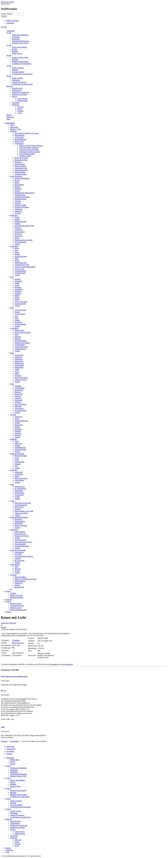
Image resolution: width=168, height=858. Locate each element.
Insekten (18, 279)
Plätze (17, 476)
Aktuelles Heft (17, 88)
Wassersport (19, 390)
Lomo (17, 460)
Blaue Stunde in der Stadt (24, 511)
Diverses (13, 575)
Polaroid (18, 464)
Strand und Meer (21, 256)
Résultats (15, 59)
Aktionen (13, 131)
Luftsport (18, 398)
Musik (17, 238)
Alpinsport (18, 400)
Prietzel (3, 627)
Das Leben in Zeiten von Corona (26, 133)
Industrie (18, 337)
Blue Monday (20, 135)
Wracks (17, 571)
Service (14, 96)
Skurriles (18, 435)
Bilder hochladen (12, 21)
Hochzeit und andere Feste (24, 226)
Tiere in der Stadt (21, 302)
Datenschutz (10, 749)
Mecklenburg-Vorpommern (24, 193)
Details (17, 295)
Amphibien (19, 289)
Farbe (17, 458)
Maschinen (19, 425)
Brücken (18, 339)
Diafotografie (19, 462)
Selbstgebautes (20, 581)
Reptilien (18, 287)
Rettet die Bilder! (21, 456)
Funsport (18, 396)
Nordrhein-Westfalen (22, 197)
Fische (17, 283)
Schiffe (17, 423)
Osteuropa (18, 357)
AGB (19, 113)
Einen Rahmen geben (27, 154)
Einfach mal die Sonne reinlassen (31, 146)
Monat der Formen (21, 158)
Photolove (18, 162)
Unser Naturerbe (16, 176)
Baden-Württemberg (22, 178)
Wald (16, 258)
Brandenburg (19, 185)
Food (16, 441)
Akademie (10, 117)
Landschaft (14, 246)
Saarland (18, 201)
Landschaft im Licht (22, 265)
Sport (12, 384)
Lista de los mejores (19, 82)
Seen (16, 250)
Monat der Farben (21, 160)
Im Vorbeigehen (20, 489)
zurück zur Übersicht (8, 623)
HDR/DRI (18, 523)
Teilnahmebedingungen (20, 41)
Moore (17, 261)
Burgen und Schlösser (23, 332)
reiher (3, 727)
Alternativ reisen (21, 380)
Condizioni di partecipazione (22, 74)
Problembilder (20, 521)
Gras (16, 316)
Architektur (14, 328)
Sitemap (9, 754)
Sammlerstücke (20, 447)
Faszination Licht (21, 168)
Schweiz (18, 213)
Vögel (17, 285)
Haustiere (18, 291)
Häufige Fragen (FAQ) (20, 43)
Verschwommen (20, 540)
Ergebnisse (16, 37)
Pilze (16, 318)
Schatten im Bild (25, 156)
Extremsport (19, 408)
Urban (12, 501)
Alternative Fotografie (18, 550)
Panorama (13, 470)
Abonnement (16, 90)
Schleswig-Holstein (22, 207)
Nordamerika (19, 365)
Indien (17, 374)
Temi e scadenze (18, 68)
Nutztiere (18, 293)
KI (11, 589)
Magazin (9, 86)
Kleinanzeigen (22, 101)
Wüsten (17, 254)
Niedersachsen (20, 195)
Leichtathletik (19, 388)
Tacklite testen (20, 164)
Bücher (9, 115)
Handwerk (18, 236)
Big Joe (3, 690)
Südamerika (19, 367)
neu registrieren (67, 664)
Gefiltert (18, 558)
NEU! (12, 125)
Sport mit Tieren (20, 404)
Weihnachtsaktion (21, 170)
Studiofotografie (20, 222)
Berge (17, 248)
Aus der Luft (19, 269)
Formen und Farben (22, 536)
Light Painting (20, 532)
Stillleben (13, 439)
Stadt (16, 334)
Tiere (12, 277)
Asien (17, 371)
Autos (17, 419)
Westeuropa (19, 361)
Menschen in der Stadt (23, 503)
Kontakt (20, 111)
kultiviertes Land (21, 263)
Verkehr (17, 509)
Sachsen (18, 203)
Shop (8, 119)
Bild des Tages (15, 129)
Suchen (4, 14)
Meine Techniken (21, 526)
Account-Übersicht (17, 606)
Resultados (16, 80)
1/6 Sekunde (19, 137)
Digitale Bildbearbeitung (19, 517)
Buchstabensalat (20, 139)
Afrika (17, 369)
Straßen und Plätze (21, 347)
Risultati (15, 70)
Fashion (17, 224)
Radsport (18, 392)
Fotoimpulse (19, 143)
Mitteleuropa (19, 363)
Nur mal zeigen (20, 577)
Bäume (17, 312)
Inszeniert (18, 234)
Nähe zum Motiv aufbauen (29, 148)
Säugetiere (18, 281)
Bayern (17, 180)
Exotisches (18, 322)
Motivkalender (20, 172)
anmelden (53, 664)
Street (12, 484)
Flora (12, 308)
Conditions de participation (21, 64)
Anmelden (10, 23)
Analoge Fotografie (17, 454)
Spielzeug (18, 429)
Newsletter (16, 103)
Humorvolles (19, 493)
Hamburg (18, 189)
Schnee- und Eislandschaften (25, 267)
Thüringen (18, 209)
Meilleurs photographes (20, 62)
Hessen (17, 191)
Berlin (17, 182)
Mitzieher (18, 406)
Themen (13, 593)
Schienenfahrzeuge (21, 421)
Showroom (14, 127)
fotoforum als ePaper (19, 94)
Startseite (4, 741)
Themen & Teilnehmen (20, 35)
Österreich (18, 211)
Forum (7, 591)
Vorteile (8, 612)
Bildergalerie (10, 123)
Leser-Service (22, 99)
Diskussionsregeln (16, 597)
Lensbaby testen (20, 174)
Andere (17, 244)
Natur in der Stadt (21, 513)
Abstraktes (14, 530)
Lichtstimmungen (21, 505)
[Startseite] (4, 27)
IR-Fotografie (19, 560)
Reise (12, 353)
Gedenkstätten (20, 345)
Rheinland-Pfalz (20, 199)
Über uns (20, 107)
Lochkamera (19, 552)
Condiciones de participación (22, 84)
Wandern (18, 402)
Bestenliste (16, 39)
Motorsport (19, 394)
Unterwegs (19, 230)
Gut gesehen (19, 495)
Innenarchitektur (20, 341)
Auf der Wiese (20, 314)
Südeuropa (18, 359)
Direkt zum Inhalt (7, 2)
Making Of (19, 583)
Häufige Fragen (15, 608)
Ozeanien (18, 376)
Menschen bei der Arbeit (23, 240)
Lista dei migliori (18, 72)
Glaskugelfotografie (22, 546)
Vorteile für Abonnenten (20, 92)
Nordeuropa (19, 355)
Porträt (17, 217)
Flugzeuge (18, 417)
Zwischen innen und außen (29, 150)
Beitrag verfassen (16, 595)
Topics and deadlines (19, 47)
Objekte (17, 445)
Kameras (18, 433)
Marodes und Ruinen (22, 343)
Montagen (18, 519)
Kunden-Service (16, 604)
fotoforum (15, 105)
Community (10, 31)
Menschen (13, 215)
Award (8, 33)
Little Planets (19, 480)
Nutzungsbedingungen (18, 610)
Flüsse (17, 252)
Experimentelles (20, 242)
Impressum (10, 746)
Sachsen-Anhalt (20, 205)
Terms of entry (17, 53)
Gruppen (18, 228)
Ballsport (18, 386)
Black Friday (19, 141)
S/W (16, 466)
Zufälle (17, 497)
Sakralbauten (19, 330)
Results (14, 49)
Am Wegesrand (20, 310)
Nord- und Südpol (21, 378)
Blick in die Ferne (21, 478)
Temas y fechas (17, 78)
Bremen (17, 187)
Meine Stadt (19, 507)
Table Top (18, 443)
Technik (13, 415)
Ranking (15, 51)
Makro (17, 298)
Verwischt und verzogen (23, 542)
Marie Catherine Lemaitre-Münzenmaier (14, 676)
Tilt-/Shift (18, 554)
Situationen (19, 491)
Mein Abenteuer (20, 166)
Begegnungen (20, 232)
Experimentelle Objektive (24, 556)
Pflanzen (18, 569)
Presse (19, 109)
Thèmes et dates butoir (20, 57)
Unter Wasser (15, 565)
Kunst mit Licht (20, 534)
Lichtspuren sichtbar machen (29, 152)
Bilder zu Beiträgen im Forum (25, 579)
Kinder (17, 219)
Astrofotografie (20, 273)
